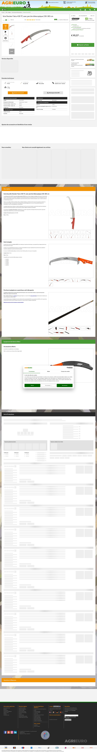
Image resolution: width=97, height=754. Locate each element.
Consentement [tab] (32, 371)
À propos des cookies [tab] (65, 371)
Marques (5, 709)
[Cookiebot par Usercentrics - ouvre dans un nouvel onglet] (68, 368)
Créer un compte (37, 726)
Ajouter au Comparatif (19, 92)
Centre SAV (36, 713)
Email (66, 713)
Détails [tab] (48, 371)
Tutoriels (5, 713)
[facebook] (5, 735)
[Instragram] (12, 735)
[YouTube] (8, 735)
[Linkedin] (15, 735)
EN (51, 712)
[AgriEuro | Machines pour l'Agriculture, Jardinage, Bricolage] (17, 2)
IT (55, 712)
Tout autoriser (64, 385)
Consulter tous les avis (53, 719)
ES (62, 712)
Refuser (32, 385)
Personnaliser (48, 385)
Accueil (3, 12)
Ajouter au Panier (84, 45)
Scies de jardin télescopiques (17, 12)
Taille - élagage (8, 12)
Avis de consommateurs (55, 715)
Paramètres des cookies (23, 716)
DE (58, 712)
